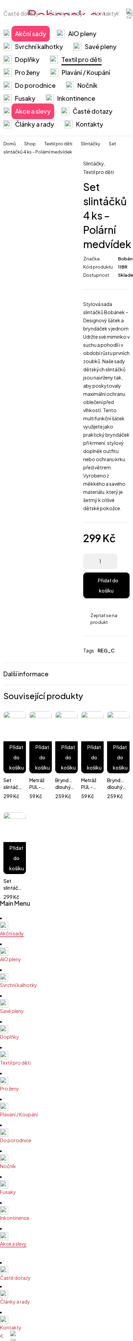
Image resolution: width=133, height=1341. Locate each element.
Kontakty (105, 13)
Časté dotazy (21, 13)
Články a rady (66, 13)
